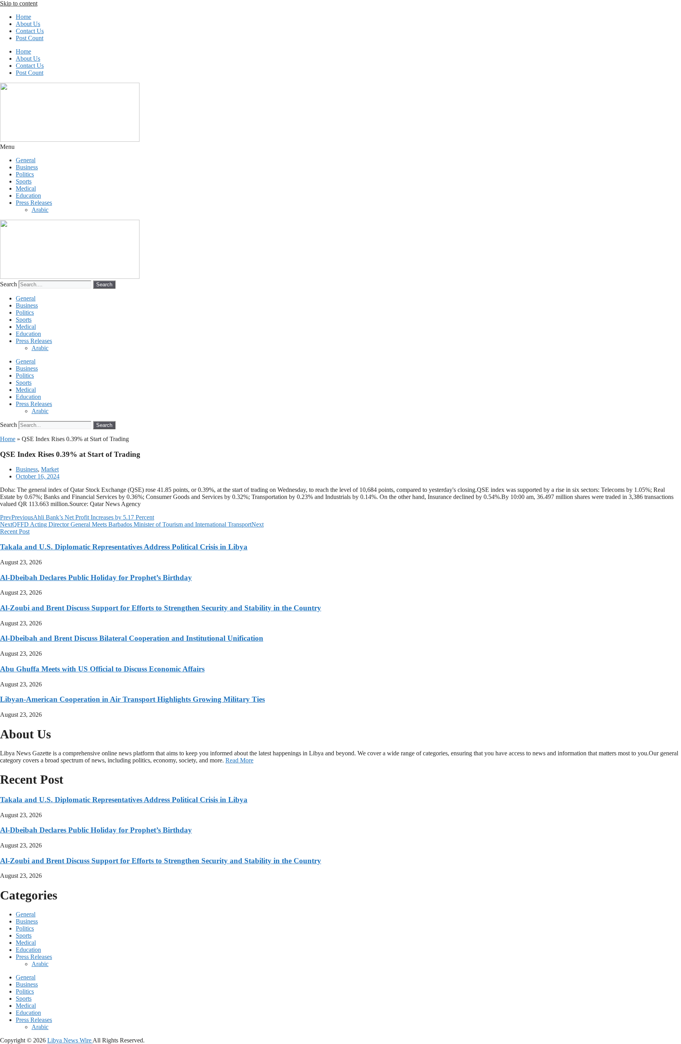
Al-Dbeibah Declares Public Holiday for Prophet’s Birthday (96, 577)
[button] (340, 146)
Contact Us (30, 31)
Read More (239, 760)
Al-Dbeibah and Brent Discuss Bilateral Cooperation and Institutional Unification (131, 638)
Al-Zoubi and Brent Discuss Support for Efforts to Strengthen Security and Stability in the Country (160, 608)
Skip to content (18, 3)
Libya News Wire (70, 1040)
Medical (26, 188)
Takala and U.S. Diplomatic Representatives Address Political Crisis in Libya (123, 547)
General (25, 160)
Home (23, 16)
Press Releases (34, 202)
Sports (24, 181)
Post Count (29, 38)
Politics (25, 174)
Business (27, 167)
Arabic (40, 209)
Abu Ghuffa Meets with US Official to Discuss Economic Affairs (102, 669)
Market (50, 469)
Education (28, 195)
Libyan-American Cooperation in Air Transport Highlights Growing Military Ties (132, 699)
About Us (28, 23)
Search (8, 284)
